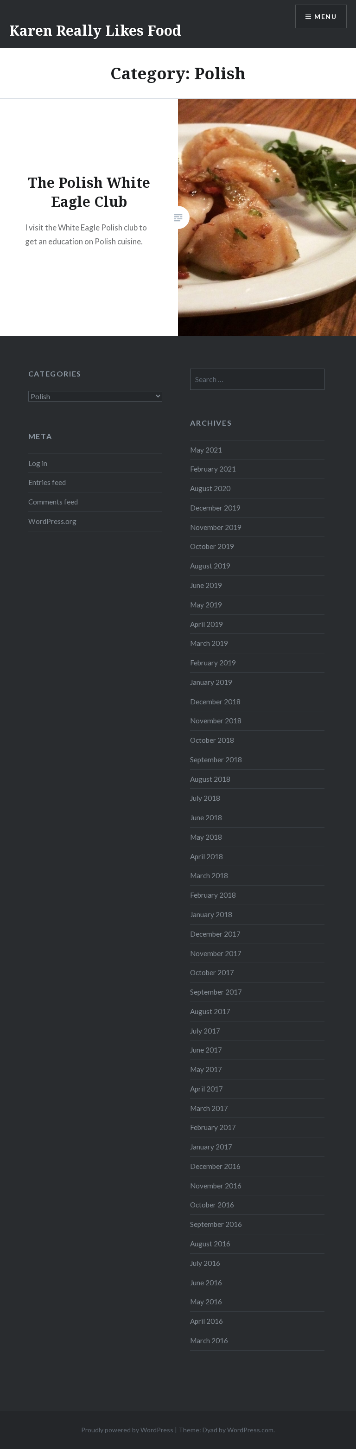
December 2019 (215, 508)
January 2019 (211, 682)
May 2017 (206, 1069)
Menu (325, 16)
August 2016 (210, 1243)
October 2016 (212, 1204)
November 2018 (216, 720)
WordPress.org (52, 521)
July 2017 (205, 1031)
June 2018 (206, 817)
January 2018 (211, 914)
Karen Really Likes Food (95, 30)
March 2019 (209, 643)
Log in (37, 463)
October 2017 (212, 972)
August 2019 (210, 566)
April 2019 (206, 624)
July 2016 (205, 1263)
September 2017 (216, 992)
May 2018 (206, 837)
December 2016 (215, 1166)
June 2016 (206, 1282)
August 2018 (210, 779)
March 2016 (209, 1340)
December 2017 (215, 934)
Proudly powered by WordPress (127, 1430)
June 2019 (206, 585)
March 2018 (209, 875)
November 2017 (216, 953)
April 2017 (206, 1089)
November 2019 (216, 527)
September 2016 (216, 1224)
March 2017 (209, 1108)
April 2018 (206, 856)
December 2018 (215, 701)
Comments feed (53, 502)
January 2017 (211, 1147)
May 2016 (206, 1301)
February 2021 (213, 469)
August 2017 (210, 1011)
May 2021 (206, 450)
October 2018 (212, 740)
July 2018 (205, 798)
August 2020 (210, 488)
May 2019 (206, 604)
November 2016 (216, 1185)
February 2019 (213, 662)
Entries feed (47, 482)
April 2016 (206, 1321)
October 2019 (212, 546)
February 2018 (213, 895)
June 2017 (206, 1050)
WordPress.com (250, 1430)
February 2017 (213, 1127)
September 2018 (216, 759)
